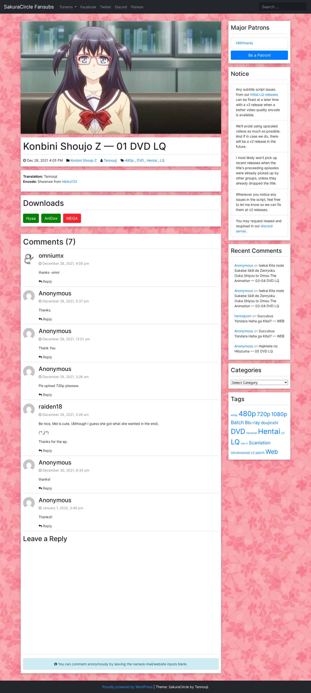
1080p (279, 414)
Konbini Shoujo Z (83, 160)
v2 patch (258, 453)
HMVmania (244, 43)
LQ (162, 160)
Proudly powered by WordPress (127, 687)
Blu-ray (252, 422)
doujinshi (269, 422)
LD (283, 433)
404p (234, 415)
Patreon (137, 7)
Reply (47, 281)
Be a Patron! (259, 55)
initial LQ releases (264, 94)
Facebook (88, 7)
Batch (237, 422)
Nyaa (31, 218)
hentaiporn (242, 316)
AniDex (51, 218)
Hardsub (251, 433)
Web (272, 451)
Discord (121, 7)
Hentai (152, 160)
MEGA (72, 218)
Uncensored (240, 453)
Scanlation (260, 442)
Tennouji (110, 160)
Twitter (105, 7)
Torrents (67, 7)
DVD (140, 160)
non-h (244, 443)
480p (129, 160)
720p (263, 414)
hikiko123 (69, 181)
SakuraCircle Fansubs (29, 7)
